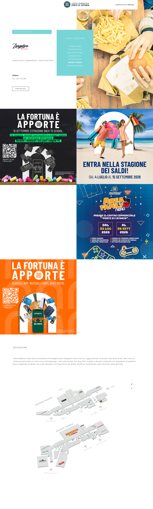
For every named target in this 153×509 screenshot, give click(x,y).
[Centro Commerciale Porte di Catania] (76, 4)
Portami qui (20, 89)
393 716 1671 (21, 79)
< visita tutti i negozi (124, 5)
